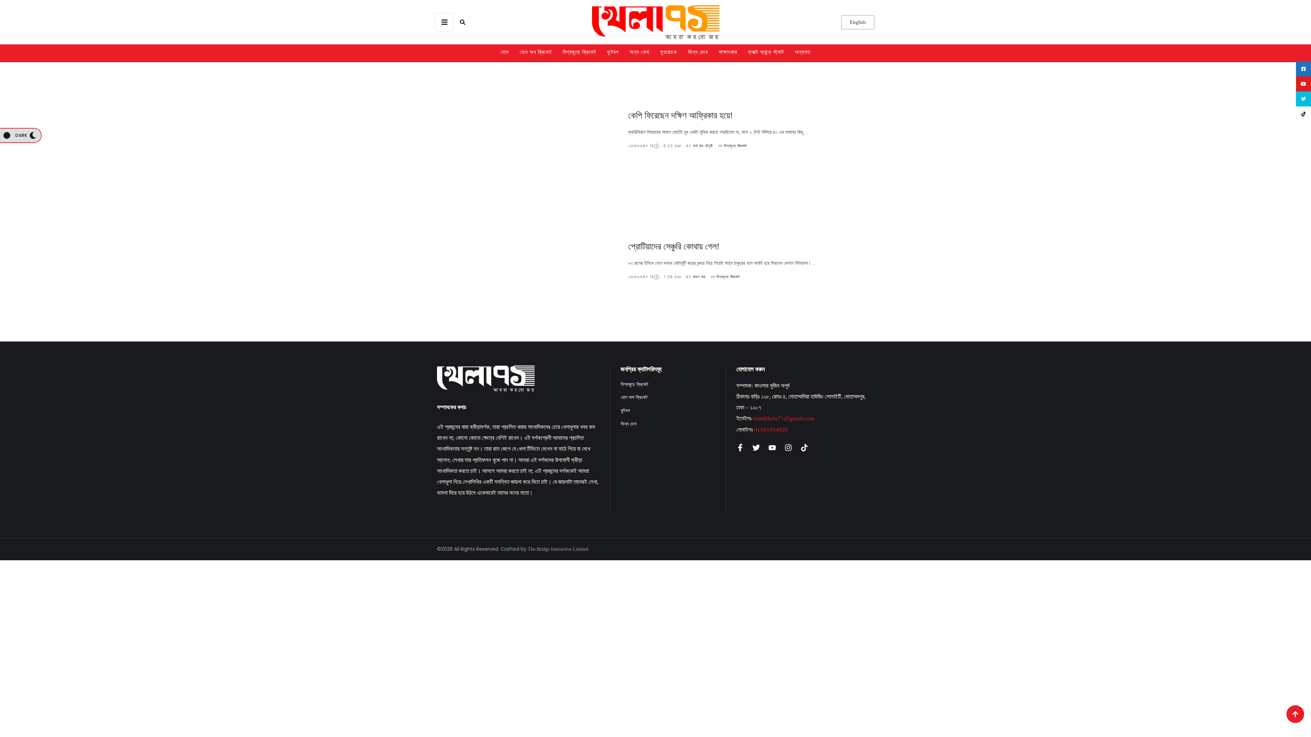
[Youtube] (772, 447)
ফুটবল (613, 52)
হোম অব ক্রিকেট (536, 52)
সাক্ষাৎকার (728, 52)
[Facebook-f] (740, 447)
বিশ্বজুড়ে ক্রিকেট (579, 52)
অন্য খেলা (639, 52)
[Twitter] (756, 447)
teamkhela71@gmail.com (784, 418)
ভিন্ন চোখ (698, 52)
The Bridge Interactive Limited (558, 549)
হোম (505, 52)
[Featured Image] (527, 129)
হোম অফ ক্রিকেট (634, 397)
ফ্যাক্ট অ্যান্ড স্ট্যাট (766, 52)
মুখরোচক (668, 52)
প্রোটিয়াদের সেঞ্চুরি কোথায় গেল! (674, 246)
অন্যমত (802, 52)
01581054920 (771, 430)
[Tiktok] (804, 447)
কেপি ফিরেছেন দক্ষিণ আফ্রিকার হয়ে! (680, 115)
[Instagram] (788, 447)
